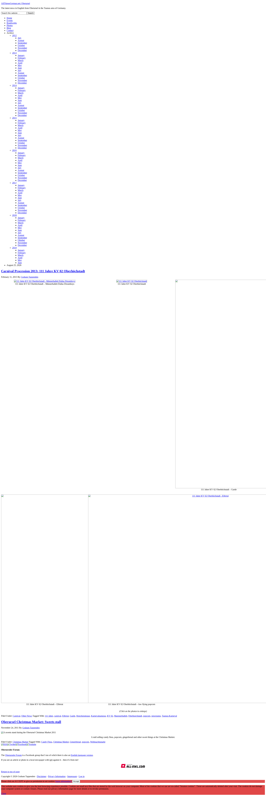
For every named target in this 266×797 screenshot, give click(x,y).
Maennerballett (120, 716)
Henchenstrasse (83, 716)
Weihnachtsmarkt (97, 742)
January (21, 55)
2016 (14, 150)
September (22, 43)
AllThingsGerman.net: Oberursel (15, 3)
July (19, 38)
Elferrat (65, 716)
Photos (10, 25)
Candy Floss (46, 742)
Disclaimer (41, 776)
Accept (76, 781)
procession (156, 716)
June (20, 68)
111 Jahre (49, 716)
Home (9, 18)
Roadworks (12, 23)
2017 (14, 183)
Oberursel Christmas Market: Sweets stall (31, 722)
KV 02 (110, 716)
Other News (26, 716)
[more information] (63, 781)
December (22, 50)
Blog (9, 28)
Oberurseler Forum (13, 755)
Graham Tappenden (29, 277)
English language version (82, 755)
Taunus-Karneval (169, 716)
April (20, 63)
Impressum (72, 776)
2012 (14, 35)
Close (3, 793)
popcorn (146, 716)
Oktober (21, 240)
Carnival (16, 716)
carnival (57, 716)
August (21, 40)
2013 (14, 53)
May (20, 65)
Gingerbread (75, 742)
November (22, 48)
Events (10, 20)
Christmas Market (20, 742)
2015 (14, 118)
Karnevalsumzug (98, 716)
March (20, 60)
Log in (82, 776)
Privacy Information (57, 776)
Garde (72, 716)
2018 (14, 215)
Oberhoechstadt (135, 716)
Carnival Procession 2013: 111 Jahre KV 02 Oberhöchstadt (43, 271)
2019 (14, 248)
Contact (10, 30)
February (22, 58)
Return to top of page (10, 772)
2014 (14, 85)
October (21, 45)
